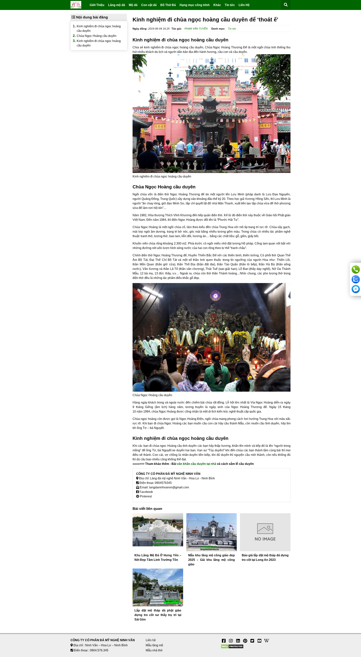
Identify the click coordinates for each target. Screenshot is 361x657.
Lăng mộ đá (116, 5)
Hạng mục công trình (195, 5)
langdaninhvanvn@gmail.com (169, 487)
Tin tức (230, 5)
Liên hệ (151, 640)
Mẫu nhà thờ (154, 650)
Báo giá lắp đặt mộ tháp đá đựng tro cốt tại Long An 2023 (265, 557)
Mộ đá (133, 5)
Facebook (146, 491)
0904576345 (163, 482)
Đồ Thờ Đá (168, 5)
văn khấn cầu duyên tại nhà (196, 463)
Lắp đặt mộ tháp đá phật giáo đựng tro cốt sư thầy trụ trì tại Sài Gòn (157, 615)
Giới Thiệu (97, 5)
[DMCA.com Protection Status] (232, 647)
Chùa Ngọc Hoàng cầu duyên (96, 35)
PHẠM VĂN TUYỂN (196, 28)
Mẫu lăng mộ (154, 645)
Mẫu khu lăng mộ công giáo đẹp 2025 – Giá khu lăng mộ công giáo (211, 560)
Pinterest (145, 496)
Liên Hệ (244, 5)
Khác (217, 5)
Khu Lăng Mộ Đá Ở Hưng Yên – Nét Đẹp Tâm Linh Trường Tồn (157, 557)
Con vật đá (149, 5)
